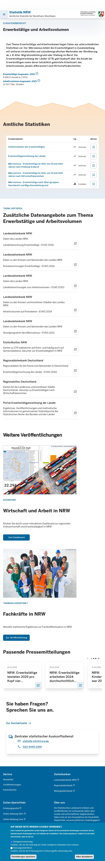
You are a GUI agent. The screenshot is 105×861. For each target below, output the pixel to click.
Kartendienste (10, 789)
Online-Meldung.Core (13, 819)
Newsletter (8, 779)
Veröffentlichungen (12, 784)
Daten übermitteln (14, 802)
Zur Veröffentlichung (16, 637)
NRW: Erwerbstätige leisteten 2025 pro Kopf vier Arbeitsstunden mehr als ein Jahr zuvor (22, 677)
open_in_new (38, 685)
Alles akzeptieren (84, 857)
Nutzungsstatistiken (22, 847)
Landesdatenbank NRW (65, 780)
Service (7, 774)
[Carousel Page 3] (95, 658)
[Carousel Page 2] (93, 658)
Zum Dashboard (16, 537)
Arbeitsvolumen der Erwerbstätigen (26, 147)
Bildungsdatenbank (63, 791)
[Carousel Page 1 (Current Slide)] (91, 658)
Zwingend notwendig (23, 841)
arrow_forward (98, 658)
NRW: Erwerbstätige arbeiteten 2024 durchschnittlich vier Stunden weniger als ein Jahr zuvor (64, 677)
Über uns (59, 802)
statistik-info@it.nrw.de (36, 741)
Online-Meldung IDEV (13, 813)
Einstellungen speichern (23, 857)
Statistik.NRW (20, 12)
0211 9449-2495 (32, 746)
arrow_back (88, 658)
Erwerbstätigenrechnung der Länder (27, 156)
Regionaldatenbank (63, 785)
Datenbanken (62, 774)
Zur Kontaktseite (16, 723)
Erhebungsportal (11, 808)
